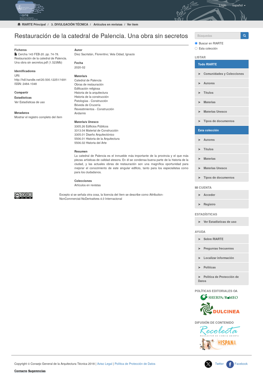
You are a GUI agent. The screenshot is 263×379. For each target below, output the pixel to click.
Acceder (209, 195)
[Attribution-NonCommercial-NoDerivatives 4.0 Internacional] (33, 195)
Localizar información (219, 258)
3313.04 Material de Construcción (96, 130)
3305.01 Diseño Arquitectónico (94, 134)
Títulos (208, 92)
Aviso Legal (104, 364)
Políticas (210, 267)
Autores (209, 83)
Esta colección (208, 48)
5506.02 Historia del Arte (90, 143)
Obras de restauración (89, 84)
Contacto (20, 371)
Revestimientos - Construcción (94, 109)
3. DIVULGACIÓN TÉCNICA (69, 24)
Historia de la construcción (91, 97)
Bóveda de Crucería (87, 105)
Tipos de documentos (219, 121)
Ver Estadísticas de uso (29, 102)
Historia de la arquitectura (91, 92)
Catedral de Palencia (88, 80)
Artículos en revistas (107, 24)
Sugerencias (37, 371)
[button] (239, 5)
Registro (210, 204)
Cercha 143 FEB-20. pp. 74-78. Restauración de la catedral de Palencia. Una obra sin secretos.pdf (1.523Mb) (40, 58)
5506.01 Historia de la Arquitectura (97, 138)
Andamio (80, 113)
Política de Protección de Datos (218, 279)
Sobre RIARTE (213, 239)
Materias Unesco (215, 111)
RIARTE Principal (34, 24)
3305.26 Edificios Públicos (91, 126)
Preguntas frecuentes (219, 248)
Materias (210, 102)
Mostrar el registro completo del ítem (38, 117)
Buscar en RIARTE (211, 43)
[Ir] (244, 35)
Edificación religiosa (87, 88)
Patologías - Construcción (91, 101)
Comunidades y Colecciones (224, 74)
